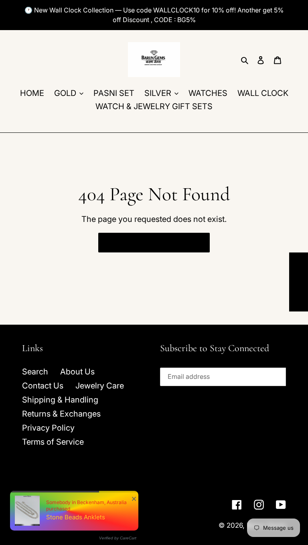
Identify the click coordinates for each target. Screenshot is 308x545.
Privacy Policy (48, 428)
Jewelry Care (99, 385)
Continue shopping (148, 242)
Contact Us (42, 385)
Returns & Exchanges (61, 414)
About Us (77, 371)
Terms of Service (53, 442)
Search (35, 371)
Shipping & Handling (60, 400)
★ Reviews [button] (298, 282)
